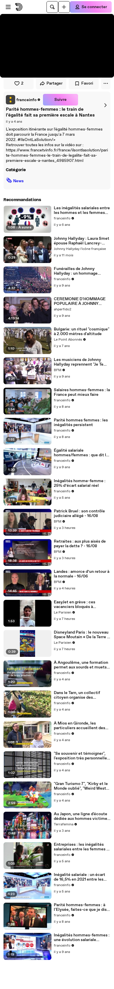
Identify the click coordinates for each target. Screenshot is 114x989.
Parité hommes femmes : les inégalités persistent (81, 422)
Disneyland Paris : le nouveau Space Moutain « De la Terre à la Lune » (81, 634)
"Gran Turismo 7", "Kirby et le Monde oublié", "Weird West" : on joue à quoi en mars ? (82, 786)
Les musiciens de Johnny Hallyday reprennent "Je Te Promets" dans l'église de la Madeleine (79, 362)
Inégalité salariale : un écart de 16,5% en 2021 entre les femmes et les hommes (79, 877)
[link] (23, 99)
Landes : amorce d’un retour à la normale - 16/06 (81, 574)
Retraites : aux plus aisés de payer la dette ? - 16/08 (80, 543)
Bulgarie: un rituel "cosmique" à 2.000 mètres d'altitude (81, 331)
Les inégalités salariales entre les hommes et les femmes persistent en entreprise (82, 210)
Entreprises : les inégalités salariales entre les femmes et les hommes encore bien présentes (82, 847)
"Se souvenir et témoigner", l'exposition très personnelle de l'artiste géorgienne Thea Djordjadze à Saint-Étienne (80, 756)
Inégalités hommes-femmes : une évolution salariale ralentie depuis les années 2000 (82, 937)
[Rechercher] (52, 7)
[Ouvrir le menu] (8, 7)
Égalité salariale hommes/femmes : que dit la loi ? (81, 452)
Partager (54, 83)
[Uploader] (64, 7)
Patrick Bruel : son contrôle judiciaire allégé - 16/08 (79, 513)
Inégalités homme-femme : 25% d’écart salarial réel (80, 483)
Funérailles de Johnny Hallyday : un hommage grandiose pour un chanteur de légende (82, 271)
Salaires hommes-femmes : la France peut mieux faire (82, 392)
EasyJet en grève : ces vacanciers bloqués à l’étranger (74, 604)
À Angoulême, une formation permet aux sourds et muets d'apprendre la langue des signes (81, 665)
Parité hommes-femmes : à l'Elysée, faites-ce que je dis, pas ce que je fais (81, 907)
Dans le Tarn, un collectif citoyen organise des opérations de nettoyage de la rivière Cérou (82, 695)
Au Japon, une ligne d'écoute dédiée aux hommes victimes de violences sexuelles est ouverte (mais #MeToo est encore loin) (81, 816)
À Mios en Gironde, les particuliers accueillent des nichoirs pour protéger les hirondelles (79, 725)
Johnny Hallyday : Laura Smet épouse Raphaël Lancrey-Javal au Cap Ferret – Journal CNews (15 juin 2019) (81, 241)
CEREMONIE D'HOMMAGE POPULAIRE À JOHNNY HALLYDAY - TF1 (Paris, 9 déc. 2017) (80, 301)
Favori (87, 83)
